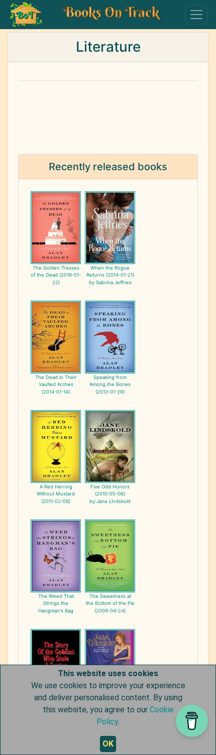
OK (108, 743)
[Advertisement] (108, 111)
